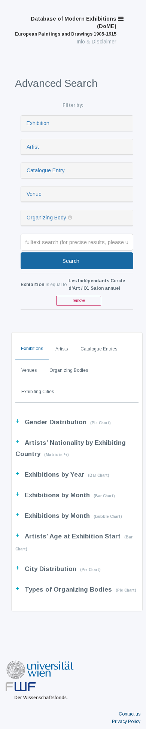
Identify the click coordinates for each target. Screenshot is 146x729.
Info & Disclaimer (96, 42)
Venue (34, 194)
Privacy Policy (126, 721)
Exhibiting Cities (37, 391)
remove (79, 300)
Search (71, 261)
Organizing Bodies (68, 370)
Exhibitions (32, 348)
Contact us (129, 714)
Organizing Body (46, 218)
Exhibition (38, 123)
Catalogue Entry (46, 170)
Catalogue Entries (98, 349)
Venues (29, 370)
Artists (61, 349)
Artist (33, 147)
